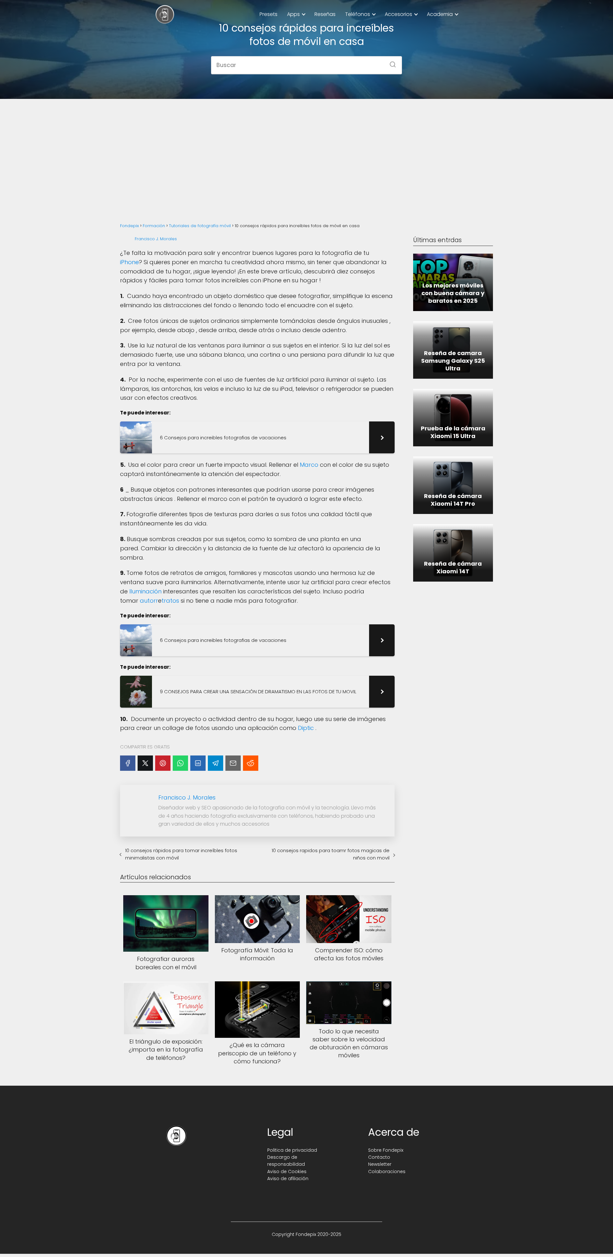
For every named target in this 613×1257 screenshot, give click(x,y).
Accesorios (398, 14)
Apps (293, 14)
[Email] (233, 763)
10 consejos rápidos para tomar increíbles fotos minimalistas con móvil (181, 854)
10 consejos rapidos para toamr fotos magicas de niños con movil (331, 854)
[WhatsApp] (180, 763)
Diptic (306, 728)
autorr (149, 601)
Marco (309, 465)
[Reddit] (250, 763)
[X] (145, 763)
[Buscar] (390, 62)
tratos (170, 601)
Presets (268, 14)
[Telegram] (215, 763)
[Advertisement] (306, 153)
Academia (440, 14)
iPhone (129, 262)
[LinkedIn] (198, 763)
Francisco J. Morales (156, 239)
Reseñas (325, 14)
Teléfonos (357, 14)
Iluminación (145, 591)
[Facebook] (127, 763)
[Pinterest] (162, 763)
